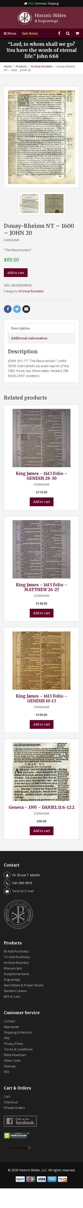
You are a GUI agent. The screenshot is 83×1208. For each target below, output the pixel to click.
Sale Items (30, 33)
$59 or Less (12, 996)
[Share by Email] (26, 309)
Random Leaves (15, 991)
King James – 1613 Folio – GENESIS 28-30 (41, 476)
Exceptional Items (16, 974)
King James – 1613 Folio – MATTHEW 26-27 (41, 587)
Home (8, 66)
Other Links (12, 1060)
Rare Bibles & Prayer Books (24, 985)
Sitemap (10, 1066)
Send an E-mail (23, 891)
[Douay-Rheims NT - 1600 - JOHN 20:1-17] (41, 137)
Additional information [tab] (29, 338)
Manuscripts (13, 968)
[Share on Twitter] (17, 309)
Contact (9, 1021)
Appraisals (11, 1027)
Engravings (12, 979)
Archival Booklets (42, 66)
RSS (6, 1072)
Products (21, 66)
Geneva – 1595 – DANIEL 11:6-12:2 (42, 807)
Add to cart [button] (41, 502)
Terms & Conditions (18, 1049)
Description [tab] (20, 328)
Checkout (11, 1102)
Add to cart (15, 273)
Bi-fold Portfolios (16, 951)
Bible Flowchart (15, 1055)
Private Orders (14, 1108)
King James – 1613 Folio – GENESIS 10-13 (41, 698)
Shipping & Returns (18, 1032)
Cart (7, 1096)
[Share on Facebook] (8, 309)
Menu (11, 33)
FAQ (7, 1038)
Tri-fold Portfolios (17, 957)
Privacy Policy (13, 1044)
